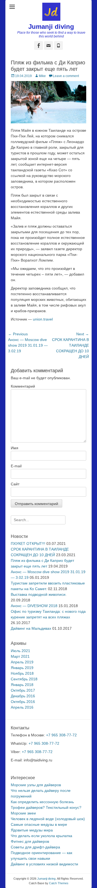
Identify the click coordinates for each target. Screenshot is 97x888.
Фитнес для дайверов (30, 841)
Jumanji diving (51, 26)
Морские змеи (23, 813)
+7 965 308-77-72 (61, 735)
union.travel (43, 319)
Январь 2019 (22, 668)
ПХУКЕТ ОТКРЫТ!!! (28, 543)
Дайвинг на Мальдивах (31, 628)
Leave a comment (66, 76)
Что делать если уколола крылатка (41, 836)
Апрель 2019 (22, 662)
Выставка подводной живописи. (39, 594)
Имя (14, 448)
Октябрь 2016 (23, 701)
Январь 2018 (22, 684)
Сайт (15, 484)
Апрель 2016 (22, 707)
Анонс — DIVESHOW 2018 (34, 606)
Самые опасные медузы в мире (39, 824)
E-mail (16, 466)
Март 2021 (20, 656)
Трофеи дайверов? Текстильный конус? (46, 807)
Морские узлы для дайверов (36, 785)
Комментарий (23, 386)
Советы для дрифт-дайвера (35, 847)
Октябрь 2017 (23, 690)
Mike (42, 76)
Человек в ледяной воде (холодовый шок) (48, 819)
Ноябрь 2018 (22, 673)
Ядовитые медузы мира (32, 830)
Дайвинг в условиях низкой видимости (44, 864)
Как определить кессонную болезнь (42, 802)
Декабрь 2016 (23, 696)
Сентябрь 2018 (24, 679)
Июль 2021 (20, 651)
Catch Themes (58, 883)
